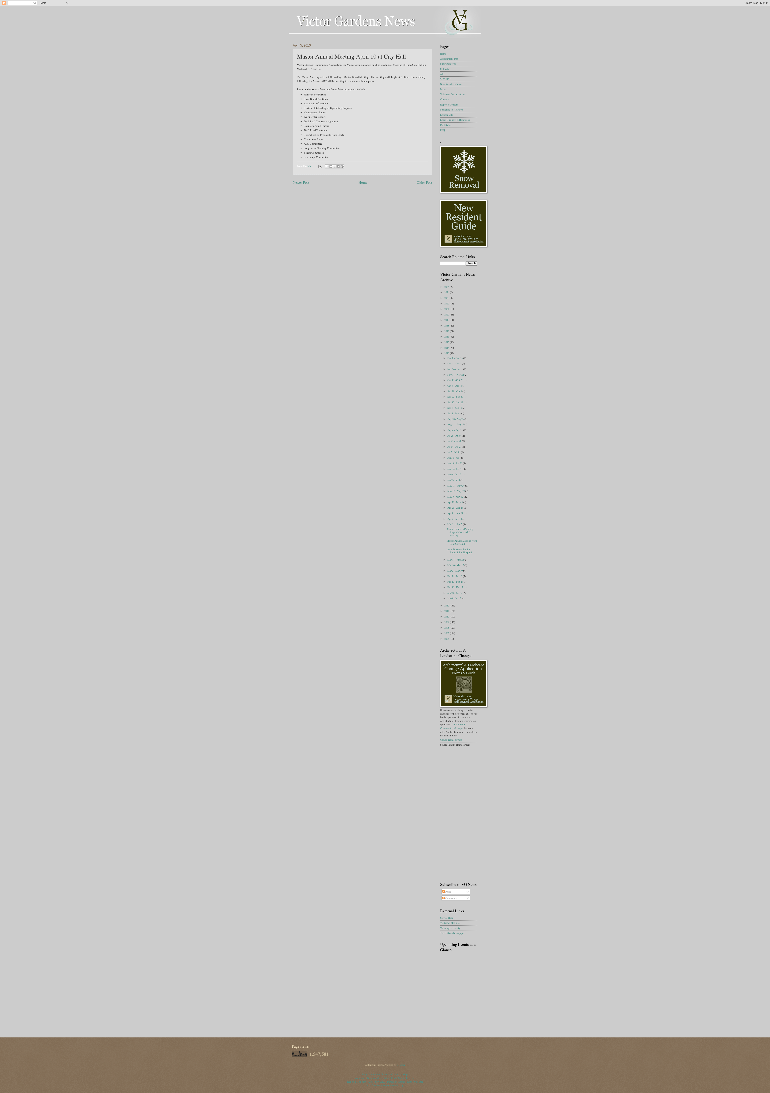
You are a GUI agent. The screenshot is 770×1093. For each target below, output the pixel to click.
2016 (447, 336)
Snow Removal (448, 63)
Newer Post (301, 182)
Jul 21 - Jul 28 (454, 441)
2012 (447, 605)
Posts (448, 891)
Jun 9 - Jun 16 (454, 474)
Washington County (450, 928)
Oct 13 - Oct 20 (455, 380)
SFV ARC (445, 79)
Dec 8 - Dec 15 (455, 358)
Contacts (444, 99)
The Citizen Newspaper (452, 933)
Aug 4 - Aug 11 (455, 430)
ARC (442, 74)
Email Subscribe (400, 1078)
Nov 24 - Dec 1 (455, 369)
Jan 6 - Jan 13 (454, 598)
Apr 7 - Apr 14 (454, 519)
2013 (447, 353)
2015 (447, 342)
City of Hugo (446, 918)
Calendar (445, 69)
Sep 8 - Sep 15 (454, 408)
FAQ (442, 130)
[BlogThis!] (331, 166)
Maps (443, 89)
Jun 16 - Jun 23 (455, 469)
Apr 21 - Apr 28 (455, 507)
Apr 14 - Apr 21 (455, 513)
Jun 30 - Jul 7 (454, 457)
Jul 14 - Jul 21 (454, 446)
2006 (447, 639)
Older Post (424, 182)
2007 (447, 633)
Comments (451, 898)
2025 (447, 287)
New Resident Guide (451, 84)
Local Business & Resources (455, 120)
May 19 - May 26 (456, 485)
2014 (447, 348)
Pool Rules (445, 125)
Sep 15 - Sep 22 (455, 402)
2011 (447, 611)
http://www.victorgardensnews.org (385, 1085)
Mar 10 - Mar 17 (455, 565)
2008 (447, 627)
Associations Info (449, 58)
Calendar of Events (379, 1074)
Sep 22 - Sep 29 (455, 396)
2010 (447, 616)
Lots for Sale (446, 115)
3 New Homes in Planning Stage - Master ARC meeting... (460, 532)
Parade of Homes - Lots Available (405, 1081)
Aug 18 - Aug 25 (455, 419)
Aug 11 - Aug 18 (455, 424)
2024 (447, 292)
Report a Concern (449, 104)
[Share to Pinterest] (342, 166)
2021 (447, 309)
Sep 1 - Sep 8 (454, 413)
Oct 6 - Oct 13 (454, 385)
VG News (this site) (450, 923)
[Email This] (327, 166)
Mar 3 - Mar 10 (455, 570)
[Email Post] (320, 166)
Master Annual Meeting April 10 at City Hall (462, 542)
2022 (447, 303)
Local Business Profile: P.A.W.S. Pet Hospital (459, 551)
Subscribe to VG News (451, 109)
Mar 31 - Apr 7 (455, 524)
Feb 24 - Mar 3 (455, 576)
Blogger (401, 1065)
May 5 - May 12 (455, 496)
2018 (447, 325)
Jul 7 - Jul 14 (454, 452)
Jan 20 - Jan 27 (455, 593)
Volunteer (360, 1078)
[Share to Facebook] (338, 166)
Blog (365, 1074)
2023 (447, 298)
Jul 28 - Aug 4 (454, 435)
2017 (447, 331)
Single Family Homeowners (455, 744)
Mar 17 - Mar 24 (455, 559)
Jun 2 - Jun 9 (453, 480)
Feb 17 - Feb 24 (455, 581)
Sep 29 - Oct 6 (454, 391)
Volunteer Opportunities (452, 94)
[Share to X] (335, 166)
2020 (447, 314)
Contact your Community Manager (452, 726)
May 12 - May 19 (456, 491)
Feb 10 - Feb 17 (455, 587)
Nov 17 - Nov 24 (455, 374)
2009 (447, 622)
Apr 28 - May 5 (455, 502)
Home (363, 182)
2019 (447, 320)
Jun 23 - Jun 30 (455, 463)
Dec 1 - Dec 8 (454, 363)
